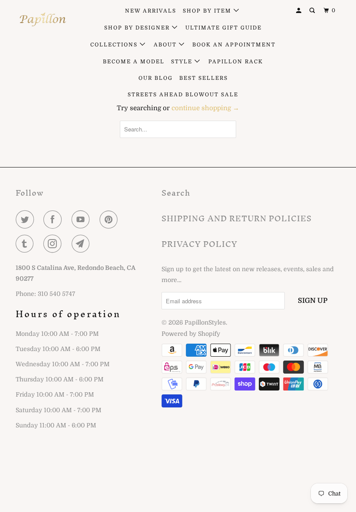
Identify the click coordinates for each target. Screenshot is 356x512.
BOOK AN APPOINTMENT (234, 45)
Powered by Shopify (191, 333)
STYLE (182, 62)
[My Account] (299, 10)
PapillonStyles (205, 322)
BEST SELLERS (203, 78)
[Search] (313, 10)
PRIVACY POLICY (199, 244)
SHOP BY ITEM (208, 11)
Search (176, 193)
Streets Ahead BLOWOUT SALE (183, 95)
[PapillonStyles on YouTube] (82, 219)
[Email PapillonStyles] (82, 244)
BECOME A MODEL (134, 62)
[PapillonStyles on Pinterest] (110, 219)
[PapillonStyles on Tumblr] (26, 244)
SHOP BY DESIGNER (138, 28)
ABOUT (166, 45)
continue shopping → (205, 108)
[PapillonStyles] (42, 19)
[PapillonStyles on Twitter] (26, 219)
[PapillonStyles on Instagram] (54, 244)
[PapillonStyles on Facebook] (54, 219)
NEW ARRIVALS (150, 11)
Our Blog (155, 78)
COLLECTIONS (115, 45)
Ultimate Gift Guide (223, 28)
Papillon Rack (235, 62)
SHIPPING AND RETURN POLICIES (237, 218)
